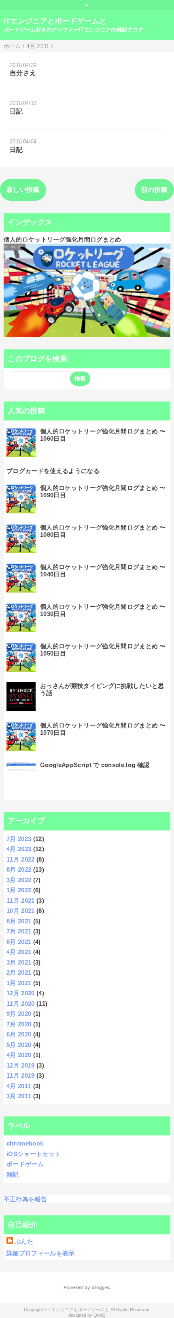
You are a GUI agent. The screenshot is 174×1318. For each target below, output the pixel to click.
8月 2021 (18, 921)
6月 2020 (18, 1034)
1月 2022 (18, 890)
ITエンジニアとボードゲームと (55, 21)
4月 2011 (18, 1086)
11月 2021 (20, 900)
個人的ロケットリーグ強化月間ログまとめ (62, 239)
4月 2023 (18, 848)
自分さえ (23, 72)
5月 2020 (18, 1044)
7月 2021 (18, 931)
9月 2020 (18, 1013)
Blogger (100, 1287)
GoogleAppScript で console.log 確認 (94, 764)
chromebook (24, 1143)
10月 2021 (20, 910)
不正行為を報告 (25, 1199)
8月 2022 (18, 869)
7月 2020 (18, 1024)
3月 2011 (18, 1096)
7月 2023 (18, 838)
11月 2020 (20, 1003)
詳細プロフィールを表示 (40, 1253)
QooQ (99, 1315)
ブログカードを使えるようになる (53, 470)
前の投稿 (154, 189)
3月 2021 (18, 962)
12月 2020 (20, 993)
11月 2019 (20, 1075)
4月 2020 (18, 1054)
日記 (16, 111)
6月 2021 (18, 941)
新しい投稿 (23, 189)
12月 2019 (20, 1065)
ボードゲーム (25, 1163)
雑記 (12, 1174)
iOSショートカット (33, 1153)
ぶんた (24, 1241)
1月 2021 (18, 983)
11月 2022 (20, 859)
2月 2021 (18, 972)
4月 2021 (18, 951)
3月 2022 (18, 880)
